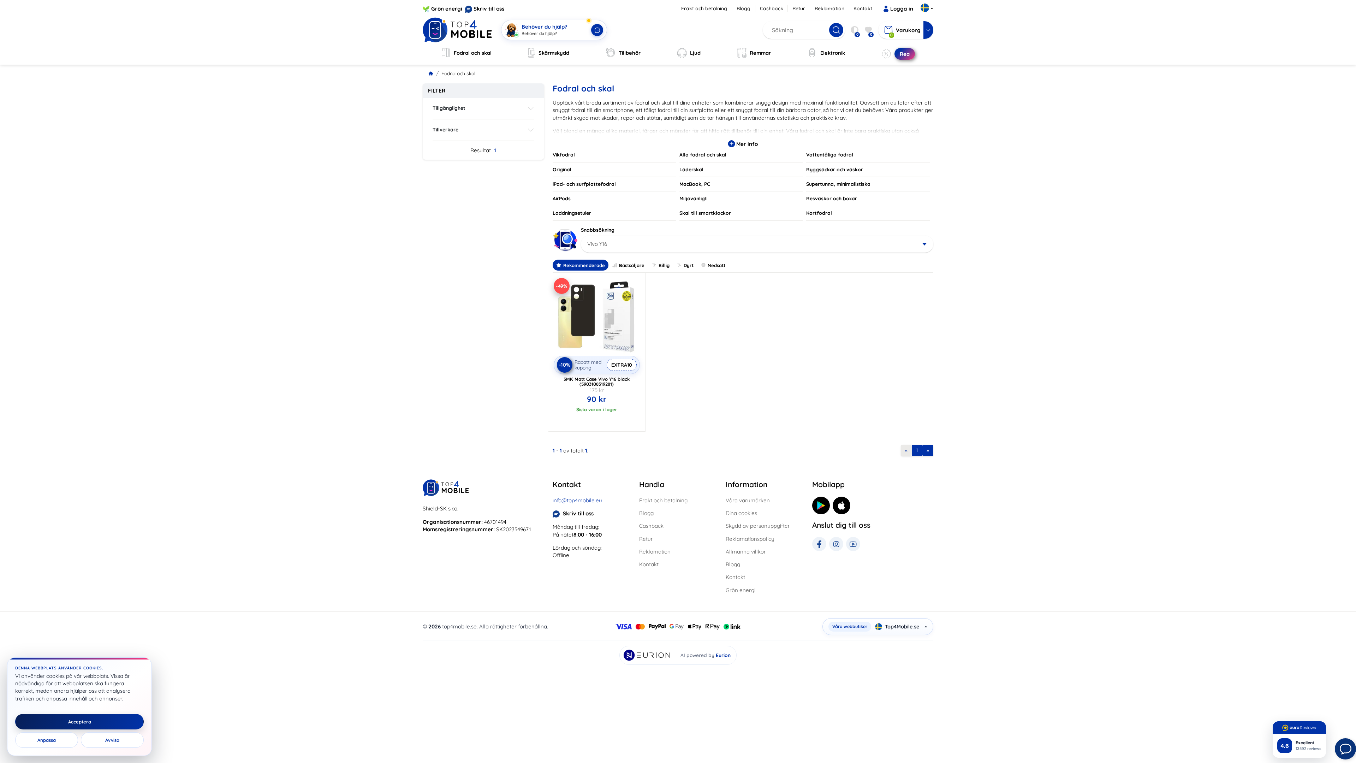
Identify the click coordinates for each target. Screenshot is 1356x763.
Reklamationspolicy (750, 539)
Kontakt (863, 8)
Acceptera (79, 721)
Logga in (901, 8)
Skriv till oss (489, 8)
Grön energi (446, 8)
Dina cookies (741, 513)
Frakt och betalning (704, 8)
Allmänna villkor (746, 551)
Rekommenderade (584, 265)
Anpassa (46, 740)
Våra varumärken (748, 500)
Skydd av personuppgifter (758, 525)
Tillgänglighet (449, 108)
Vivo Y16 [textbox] (597, 244)
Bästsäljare (631, 265)
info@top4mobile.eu (577, 500)
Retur (798, 8)
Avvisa (112, 740)
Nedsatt (716, 265)
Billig (664, 265)
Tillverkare (445, 129)
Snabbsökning (597, 230)
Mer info (746, 144)
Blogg (743, 8)
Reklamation (829, 8)
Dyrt (689, 265)
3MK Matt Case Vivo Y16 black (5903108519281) (597, 381)
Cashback (771, 8)
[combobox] (757, 244)
